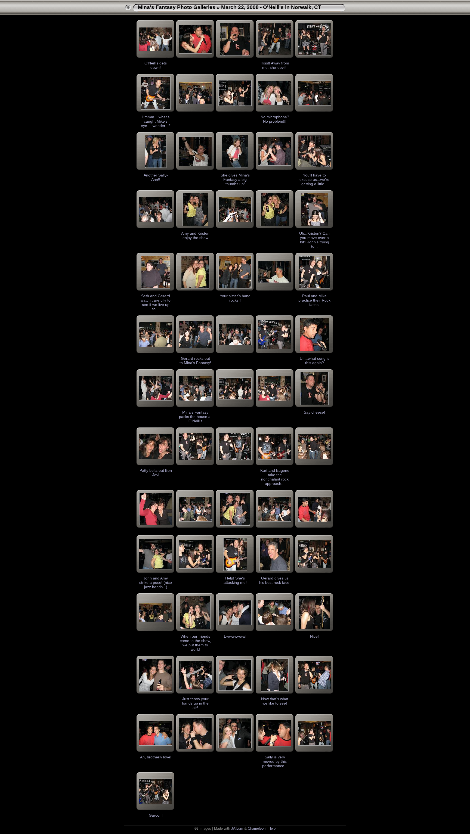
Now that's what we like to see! (274, 701)
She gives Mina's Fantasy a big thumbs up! (235, 179)
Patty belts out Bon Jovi (156, 472)
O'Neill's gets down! (155, 65)
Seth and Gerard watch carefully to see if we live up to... (156, 302)
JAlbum (237, 828)
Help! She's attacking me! (235, 580)
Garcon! (156, 815)
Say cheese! (314, 412)
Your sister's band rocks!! (235, 298)
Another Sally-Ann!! (156, 177)
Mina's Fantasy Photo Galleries (176, 7)
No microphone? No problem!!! (275, 119)
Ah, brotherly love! (155, 757)
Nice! (314, 636)
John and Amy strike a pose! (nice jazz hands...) (155, 582)
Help (272, 828)
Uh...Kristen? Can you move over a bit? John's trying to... (314, 240)
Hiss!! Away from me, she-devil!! (275, 65)
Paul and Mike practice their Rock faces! (314, 300)
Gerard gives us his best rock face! (274, 580)
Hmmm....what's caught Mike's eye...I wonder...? (156, 121)
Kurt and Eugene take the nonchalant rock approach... (274, 477)
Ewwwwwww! (235, 636)
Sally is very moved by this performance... (274, 761)
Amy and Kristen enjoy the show (195, 235)
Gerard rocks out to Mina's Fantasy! (195, 360)
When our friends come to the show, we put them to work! (195, 643)
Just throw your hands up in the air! (195, 703)
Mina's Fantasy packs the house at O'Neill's (195, 416)
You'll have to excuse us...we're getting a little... (314, 179)
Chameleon (256, 828)
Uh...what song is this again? (314, 360)
